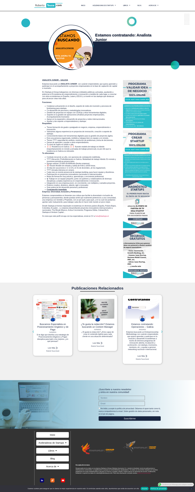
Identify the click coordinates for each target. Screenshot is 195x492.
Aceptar (144, 488)
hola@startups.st (102, 216)
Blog (139, 5)
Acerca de (152, 5)
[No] (191, 488)
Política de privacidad (158, 488)
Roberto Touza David (52, 346)
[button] (33, 332)
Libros (125, 5)
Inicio (83, 5)
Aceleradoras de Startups (103, 5)
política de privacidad (144, 473)
